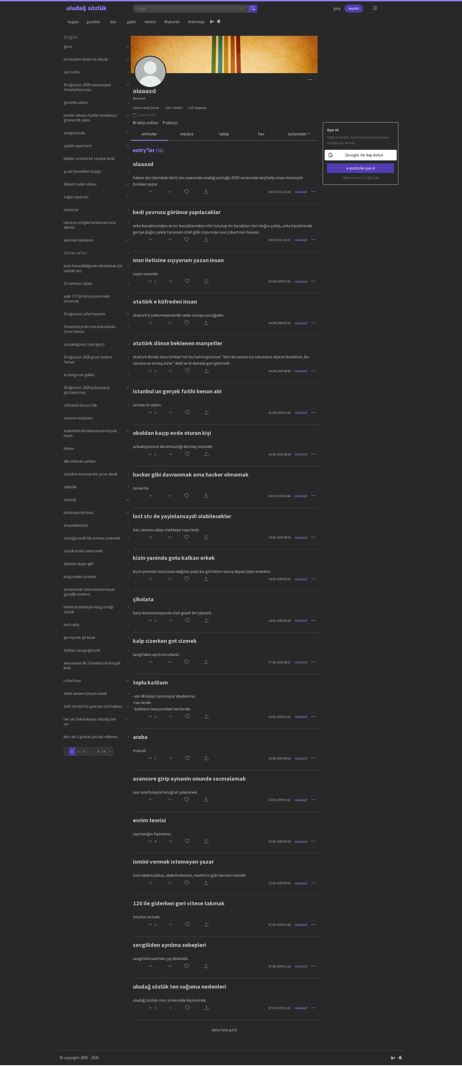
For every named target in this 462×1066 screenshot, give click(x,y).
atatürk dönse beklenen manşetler (177, 343)
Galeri (131, 21)
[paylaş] (206, 191)
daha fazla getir (224, 1029)
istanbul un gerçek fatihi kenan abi (177, 391)
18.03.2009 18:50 (279, 537)
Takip (224, 133)
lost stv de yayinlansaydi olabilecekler (182, 516)
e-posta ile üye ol (360, 168)
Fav (261, 133)
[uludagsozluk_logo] (87, 8)
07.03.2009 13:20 (279, 1008)
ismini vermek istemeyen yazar (173, 861)
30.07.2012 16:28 (279, 192)
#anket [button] (150, 21)
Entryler (149, 133)
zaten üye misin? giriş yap (360, 177)
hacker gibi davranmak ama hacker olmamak (191, 474)
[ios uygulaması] (218, 22)
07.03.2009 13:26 (279, 966)
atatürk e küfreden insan (165, 301)
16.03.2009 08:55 (279, 758)
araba (140, 737)
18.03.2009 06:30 (279, 579)
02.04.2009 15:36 (279, 413)
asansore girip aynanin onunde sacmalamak (189, 778)
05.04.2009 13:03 (279, 281)
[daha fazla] (375, 8)
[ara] (253, 9)
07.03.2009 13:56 (279, 925)
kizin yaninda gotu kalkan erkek (174, 557)
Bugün (73, 21)
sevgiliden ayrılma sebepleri (169, 945)
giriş (337, 8)
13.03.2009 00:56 (279, 841)
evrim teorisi (149, 820)
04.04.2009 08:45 (279, 371)
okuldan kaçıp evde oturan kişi (172, 432)
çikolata (143, 599)
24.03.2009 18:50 (279, 454)
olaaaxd (143, 164)
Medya (186, 133)
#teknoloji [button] (196, 21)
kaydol (354, 8)
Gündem (93, 21)
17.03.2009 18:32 (279, 662)
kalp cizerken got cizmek (165, 640)
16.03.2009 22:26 (279, 717)
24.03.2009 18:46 (279, 496)
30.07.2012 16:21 (279, 240)
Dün (113, 21)
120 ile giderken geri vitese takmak (179, 903)
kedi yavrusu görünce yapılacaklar (177, 212)
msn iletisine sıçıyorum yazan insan (178, 260)
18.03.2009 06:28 (279, 621)
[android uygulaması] (212, 22)
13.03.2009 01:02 (279, 800)
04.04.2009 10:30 (279, 323)
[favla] (186, 192)
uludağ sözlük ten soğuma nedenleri (179, 986)
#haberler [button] (172, 21)
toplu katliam (150, 682)
